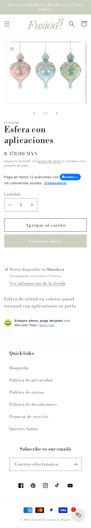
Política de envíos (26, 392)
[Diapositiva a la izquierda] (34, 113)
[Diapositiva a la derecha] (57, 113)
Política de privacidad (30, 380)
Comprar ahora (45, 241)
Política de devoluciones (33, 404)
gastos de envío (49, 161)
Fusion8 (37, 519)
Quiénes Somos (23, 429)
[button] (7, 24)
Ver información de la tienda (38, 283)
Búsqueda (18, 368)
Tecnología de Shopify (56, 519)
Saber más (46, 325)
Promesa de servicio (28, 417)
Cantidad (12, 194)
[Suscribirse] (75, 464)
